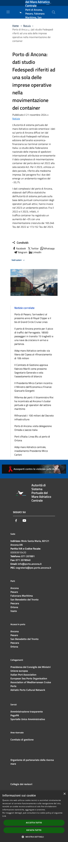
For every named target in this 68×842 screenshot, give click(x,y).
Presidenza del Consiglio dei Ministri (30, 667)
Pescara (14, 603)
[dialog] (34, 816)
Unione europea (19, 671)
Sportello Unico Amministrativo (27, 719)
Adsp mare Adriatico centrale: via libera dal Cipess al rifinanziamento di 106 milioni (33, 354)
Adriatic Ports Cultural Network (27, 690)
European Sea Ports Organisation (28, 678)
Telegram (22, 252)
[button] (34, 836)
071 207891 (28, 556)
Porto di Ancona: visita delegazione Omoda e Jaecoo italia (33, 428)
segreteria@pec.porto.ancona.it (33, 568)
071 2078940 (23, 560)
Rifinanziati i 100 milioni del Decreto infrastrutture (34, 417)
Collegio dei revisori (21, 784)
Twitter (35, 248)
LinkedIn (36, 252)
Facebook (21, 248)
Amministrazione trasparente (26, 711)
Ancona (14, 588)
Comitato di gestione (22, 739)
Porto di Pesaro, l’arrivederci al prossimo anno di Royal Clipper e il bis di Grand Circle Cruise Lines (32, 318)
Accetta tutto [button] (34, 822)
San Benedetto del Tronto (24, 599)
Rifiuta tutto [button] (33, 830)
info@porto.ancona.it (30, 564)
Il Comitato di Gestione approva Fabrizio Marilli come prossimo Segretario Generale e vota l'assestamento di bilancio (31, 370)
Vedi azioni (17, 260)
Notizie (16, 118)
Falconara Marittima (21, 596)
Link (4, 816)
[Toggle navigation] (8, 12)
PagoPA (14, 715)
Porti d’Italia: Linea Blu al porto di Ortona (32, 438)
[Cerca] (54, 12)
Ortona (14, 607)
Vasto (13, 611)
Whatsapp (49, 248)
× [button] (64, 794)
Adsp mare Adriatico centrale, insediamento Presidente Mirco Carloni (31, 451)
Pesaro (14, 592)
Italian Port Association (23, 674)
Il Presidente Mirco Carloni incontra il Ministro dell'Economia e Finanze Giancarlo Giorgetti (33, 387)
